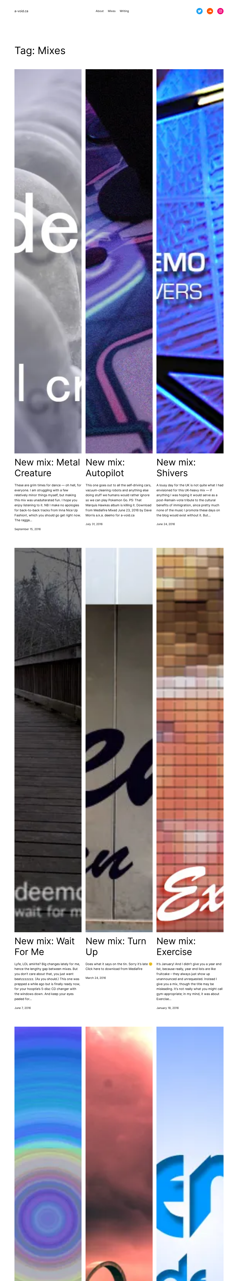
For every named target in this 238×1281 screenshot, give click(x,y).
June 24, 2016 (165, 524)
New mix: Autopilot (105, 467)
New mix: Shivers (176, 467)
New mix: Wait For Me (44, 946)
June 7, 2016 (22, 1008)
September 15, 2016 (27, 529)
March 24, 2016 (96, 978)
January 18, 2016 (167, 1008)
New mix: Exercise (176, 946)
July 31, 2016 (94, 524)
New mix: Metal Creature (47, 467)
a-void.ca (21, 11)
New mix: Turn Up (116, 946)
